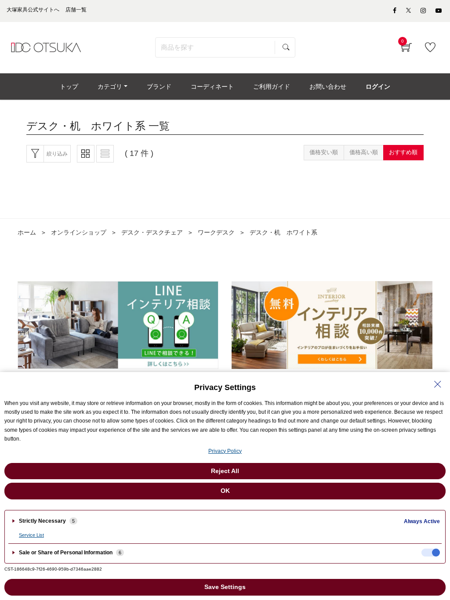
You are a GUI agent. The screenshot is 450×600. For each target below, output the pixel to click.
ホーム (27, 232)
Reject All (225, 470)
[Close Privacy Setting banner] (437, 384)
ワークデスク (216, 232)
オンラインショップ (78, 232)
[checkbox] (430, 553)
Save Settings (225, 586)
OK (225, 490)
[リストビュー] (105, 154)
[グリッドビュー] (85, 154)
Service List (31, 535)
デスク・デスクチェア (152, 232)
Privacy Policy (225, 451)
